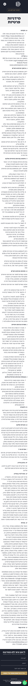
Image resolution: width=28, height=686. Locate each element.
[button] (4, 4)
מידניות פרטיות (14, 679)
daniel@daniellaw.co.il (19, 642)
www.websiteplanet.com (18, 65)
